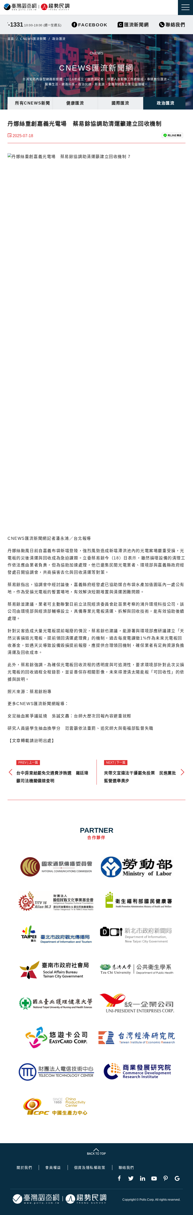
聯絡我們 (126, 1167)
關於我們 (24, 1167)
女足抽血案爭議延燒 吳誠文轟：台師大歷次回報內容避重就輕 (69, 716)
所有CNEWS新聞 (32, 103)
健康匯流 (75, 103)
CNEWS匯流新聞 (33, 38)
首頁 (11, 38)
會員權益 (53, 1167)
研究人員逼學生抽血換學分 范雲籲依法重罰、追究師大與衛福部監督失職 (81, 728)
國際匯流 (120, 103)
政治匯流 (165, 103)
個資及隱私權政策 (90, 1167)
